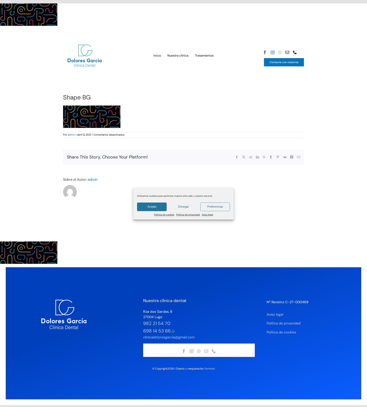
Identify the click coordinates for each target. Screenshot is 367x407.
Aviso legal (207, 214)
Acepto (152, 206)
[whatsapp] (280, 52)
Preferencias (215, 206)
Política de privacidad (188, 214)
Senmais (210, 368)
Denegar (183, 206)
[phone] (295, 52)
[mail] (287, 52)
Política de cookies (164, 214)
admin (71, 134)
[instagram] (272, 52)
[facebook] (265, 52)
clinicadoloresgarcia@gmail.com (169, 337)
